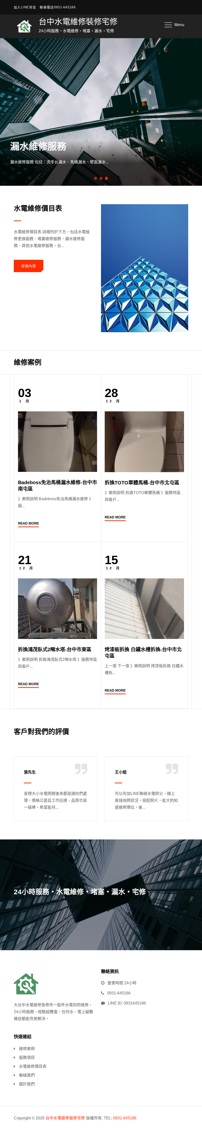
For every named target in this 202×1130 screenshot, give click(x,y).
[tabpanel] (101, 112)
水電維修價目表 (33, 1066)
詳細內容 (28, 266)
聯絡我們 (27, 1075)
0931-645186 (119, 993)
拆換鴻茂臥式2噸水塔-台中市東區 (54, 649)
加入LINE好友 (25, 7)
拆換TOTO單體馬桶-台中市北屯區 (142, 482)
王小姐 (121, 772)
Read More (28, 523)
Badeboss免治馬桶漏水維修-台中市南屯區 (57, 486)
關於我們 (27, 1084)
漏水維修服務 (38, 146)
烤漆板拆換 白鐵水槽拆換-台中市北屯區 (143, 653)
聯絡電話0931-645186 (58, 7)
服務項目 (27, 1057)
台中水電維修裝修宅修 (78, 21)
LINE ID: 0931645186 (127, 1003)
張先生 (30, 772)
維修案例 (27, 1049)
